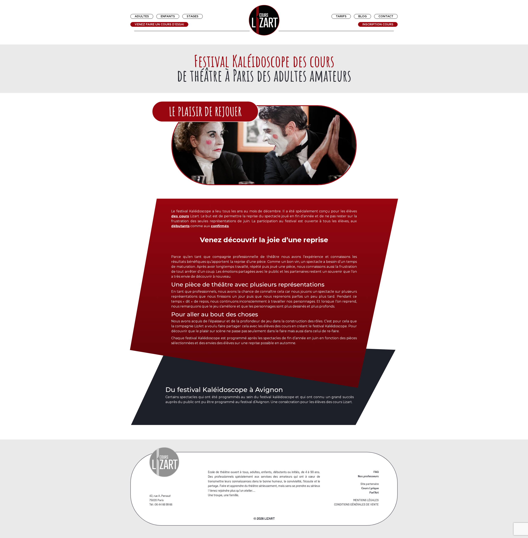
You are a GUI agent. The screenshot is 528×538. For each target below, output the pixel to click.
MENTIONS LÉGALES (366, 500)
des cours (180, 216)
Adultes (142, 16)
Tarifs (341, 16)
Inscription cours (377, 24)
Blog (362, 16)
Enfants (168, 16)
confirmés (220, 226)
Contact (385, 16)
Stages (192, 16)
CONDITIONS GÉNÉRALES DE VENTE (356, 504)
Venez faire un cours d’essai (159, 24)
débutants (180, 226)
